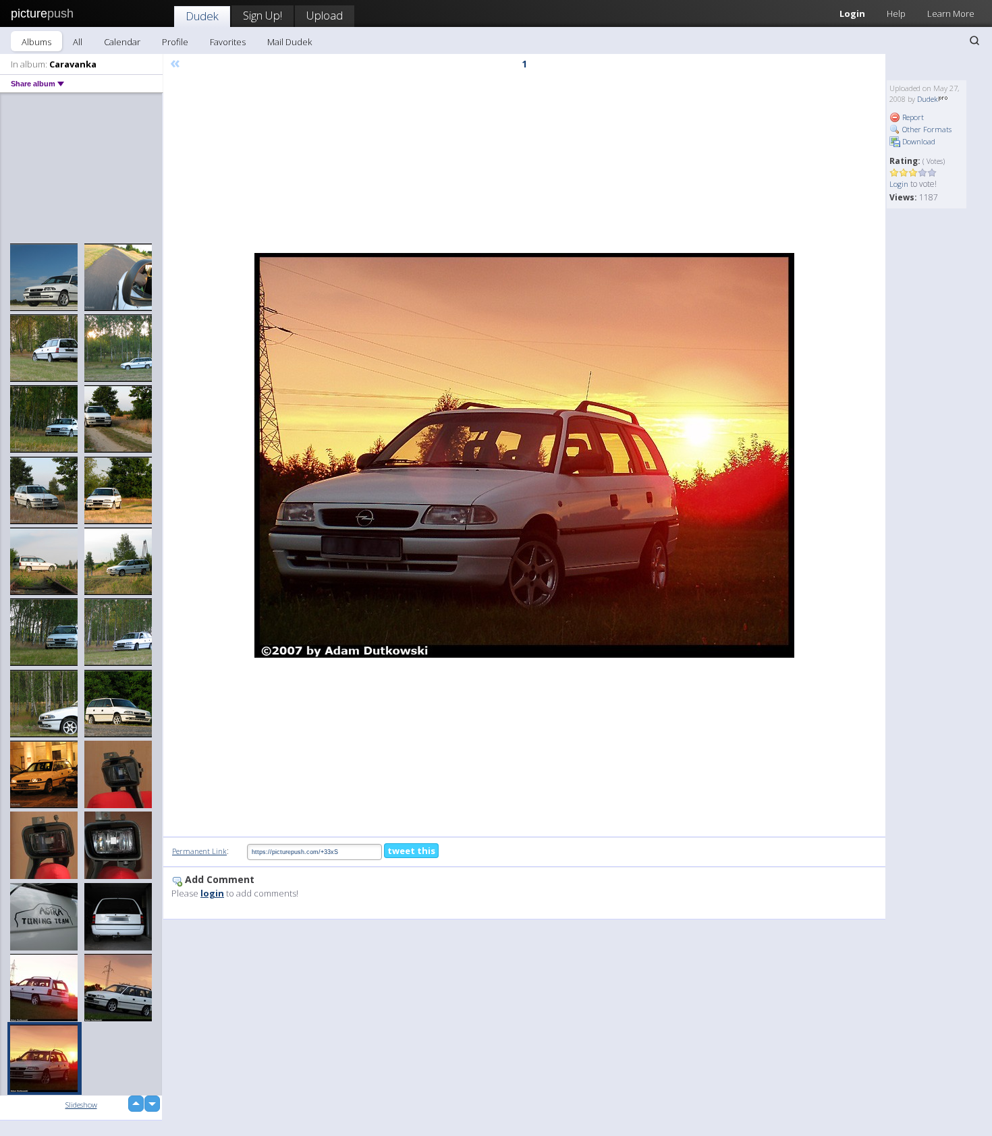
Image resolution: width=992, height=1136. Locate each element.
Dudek (202, 16)
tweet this (411, 851)
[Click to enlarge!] (524, 455)
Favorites (228, 42)
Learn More (950, 13)
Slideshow (81, 1105)
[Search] (974, 40)
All (77, 42)
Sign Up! (262, 15)
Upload (324, 15)
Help (896, 13)
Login (852, 13)
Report (912, 117)
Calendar (122, 42)
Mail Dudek (289, 42)
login (212, 893)
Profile (175, 42)
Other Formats (926, 129)
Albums (36, 42)
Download (917, 141)
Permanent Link (199, 851)
